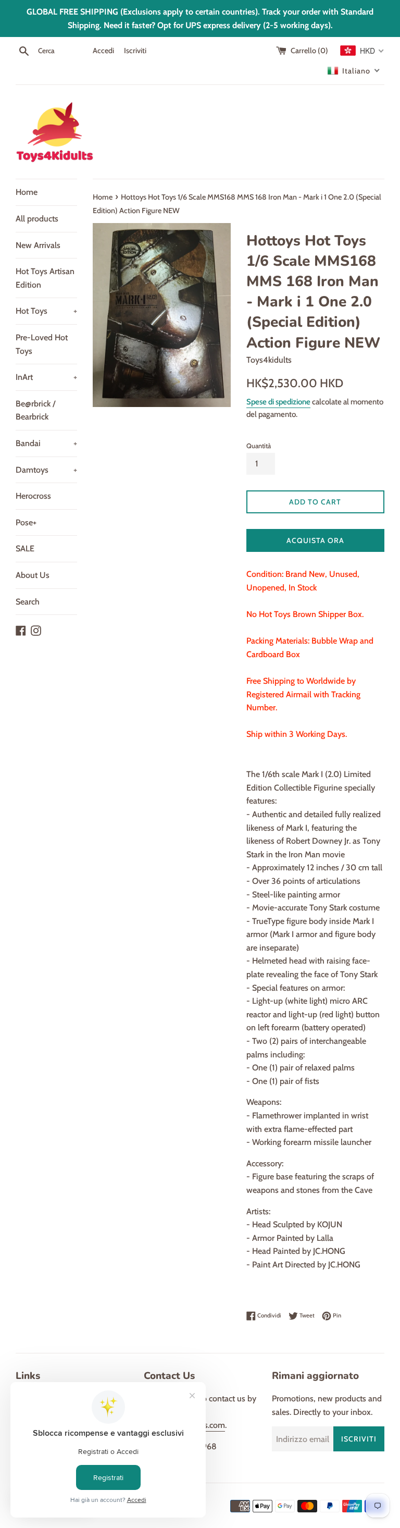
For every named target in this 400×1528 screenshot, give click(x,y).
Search (28, 602)
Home (27, 192)
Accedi (103, 50)
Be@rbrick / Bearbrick (35, 410)
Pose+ (26, 522)
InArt (46, 377)
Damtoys (46, 470)
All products (37, 219)
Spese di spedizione (278, 401)
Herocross (33, 496)
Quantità (258, 446)
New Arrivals (38, 245)
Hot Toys (46, 311)
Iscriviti (135, 50)
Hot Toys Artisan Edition (45, 278)
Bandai (46, 443)
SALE (25, 548)
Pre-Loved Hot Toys (42, 344)
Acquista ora (315, 540)
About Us (32, 575)
